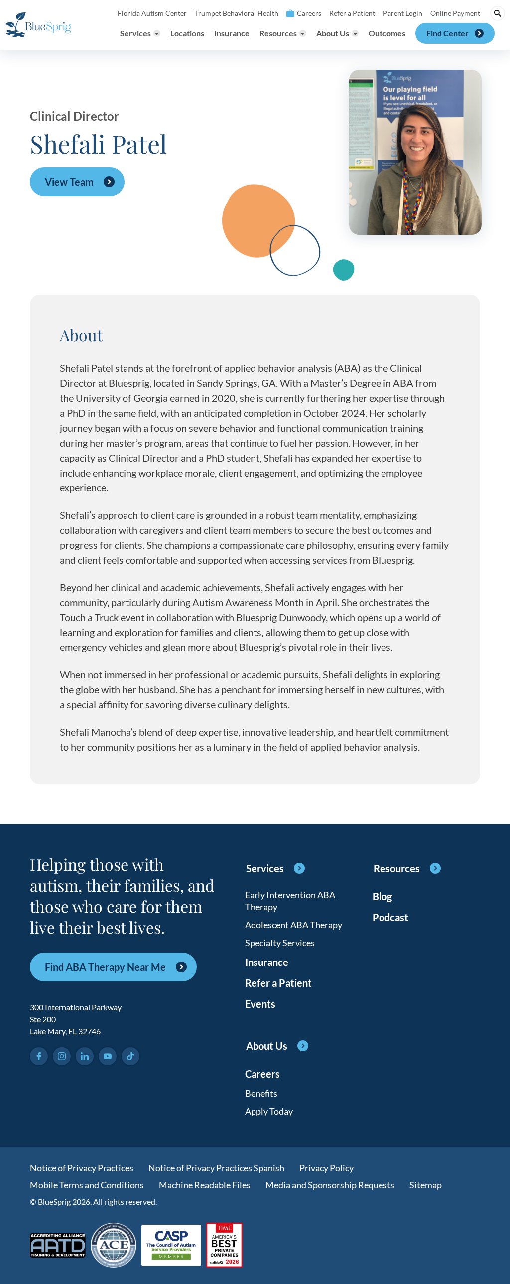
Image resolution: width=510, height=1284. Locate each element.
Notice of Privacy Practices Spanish (216, 1167)
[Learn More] (224, 1246)
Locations (187, 33)
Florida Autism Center (152, 13)
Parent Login (402, 13)
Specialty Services (280, 942)
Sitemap (425, 1184)
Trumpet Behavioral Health (236, 13)
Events (260, 1004)
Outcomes (387, 33)
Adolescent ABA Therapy (293, 924)
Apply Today (269, 1111)
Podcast (390, 917)
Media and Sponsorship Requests (329, 1184)
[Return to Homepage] (38, 24)
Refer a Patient (352, 13)
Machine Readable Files (205, 1184)
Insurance (232, 33)
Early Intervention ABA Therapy (290, 900)
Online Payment (455, 13)
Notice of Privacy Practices (81, 1167)
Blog (382, 896)
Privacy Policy (326, 1167)
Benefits (261, 1093)
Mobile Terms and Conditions (87, 1184)
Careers (309, 13)
